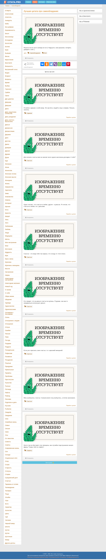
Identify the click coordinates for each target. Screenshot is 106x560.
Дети (6, 138)
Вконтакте (8, 63)
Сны (6, 435)
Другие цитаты (10, 543)
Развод (7, 396)
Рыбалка (8, 409)
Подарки (8, 343)
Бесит (7, 33)
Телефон (8, 491)
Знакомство (9, 197)
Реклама (8, 399)
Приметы (8, 373)
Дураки (7, 154)
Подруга (8, 347)
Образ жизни (9, 296)
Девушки (8, 105)
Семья (7, 425)
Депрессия (9, 128)
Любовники (9, 226)
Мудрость (8, 252)
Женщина (8, 180)
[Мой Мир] (64, 64)
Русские (8, 406)
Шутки (7, 533)
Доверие (8, 148)
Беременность (10, 30)
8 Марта (8, 10)
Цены (7, 513)
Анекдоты (8, 20)
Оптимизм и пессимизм (9, 313)
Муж (6, 255)
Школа (7, 527)
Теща (7, 494)
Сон (6, 451)
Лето (6, 223)
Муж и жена (9, 259)
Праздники (9, 366)
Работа (7, 392)
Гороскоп (8, 89)
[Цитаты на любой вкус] (13, 2)
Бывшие (8, 53)
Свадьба (8, 412)
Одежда (8, 303)
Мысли (7, 268)
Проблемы (8, 376)
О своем (8, 290)
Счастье (8, 481)
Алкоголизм (9, 14)
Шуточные (8, 536)
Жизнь (7, 183)
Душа (7, 157)
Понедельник (9, 350)
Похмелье (8, 356)
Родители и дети (10, 402)
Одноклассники (10, 309)
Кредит (7, 216)
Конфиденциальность (73, 557)
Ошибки (8, 330)
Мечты (7, 239)
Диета (7, 144)
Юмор (7, 540)
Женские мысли (10, 177)
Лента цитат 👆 (50, 462)
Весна (7, 56)
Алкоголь (8, 17)
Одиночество (9, 306)
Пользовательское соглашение (57, 557)
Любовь (7, 229)
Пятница (8, 389)
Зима (7, 193)
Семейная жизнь (11, 422)
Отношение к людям (12, 321)
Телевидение (9, 487)
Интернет (8, 203)
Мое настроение (10, 242)
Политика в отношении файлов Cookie (37, 557)
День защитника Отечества (10, 112)
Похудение (9, 360)
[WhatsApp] (60, 64)
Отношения (9, 324)
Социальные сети (11, 458)
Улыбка (7, 497)
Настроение (9, 272)
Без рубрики (9, 27)
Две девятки (9, 99)
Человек (8, 520)
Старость (8, 468)
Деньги (7, 125)
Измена (7, 200)
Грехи (7, 95)
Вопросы (8, 79)
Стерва (7, 474)
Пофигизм (8, 353)
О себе (7, 293)
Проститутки (9, 379)
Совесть (8, 441)
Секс (6, 419)
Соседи (7, 455)
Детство (8, 141)
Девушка (8, 102)
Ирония (7, 206)
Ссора (7, 464)
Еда (6, 161)
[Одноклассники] (47, 64)
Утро (6, 500)
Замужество (9, 187)
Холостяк (8, 510)
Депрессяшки (9, 131)
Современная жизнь (12, 448)
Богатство (8, 43)
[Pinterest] (68, 64)
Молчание (8, 249)
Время (7, 82)
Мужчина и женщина (12, 265)
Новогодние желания (12, 283)
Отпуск (7, 327)
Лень (6, 219)
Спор (7, 461)
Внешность (9, 66)
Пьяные (7, 386)
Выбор (7, 86)
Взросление (9, 60)
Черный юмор (10, 523)
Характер (8, 507)
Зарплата (8, 190)
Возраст (8, 76)
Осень (7, 317)
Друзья (7, 151)
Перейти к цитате (71, 117)
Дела (7, 109)
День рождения (10, 117)
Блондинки (9, 40)
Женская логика (10, 174)
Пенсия (7, 334)
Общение (8, 299)
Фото (7, 504)
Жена (7, 167)
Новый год (8, 286)
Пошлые (8, 363)
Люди (7, 233)
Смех (7, 432)
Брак (6, 50)
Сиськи (7, 428)
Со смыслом (9, 438)
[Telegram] (51, 64)
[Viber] (55, 64)
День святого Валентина (9, 120)
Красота (8, 213)
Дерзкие (8, 134)
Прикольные (9, 370)
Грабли (7, 92)
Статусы (8, 471)
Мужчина (8, 262)
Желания (8, 164)
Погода (7, 340)
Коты (6, 210)
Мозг (6, 246)
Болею (7, 46)
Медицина (8, 236)
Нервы (7, 275)
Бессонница (9, 37)
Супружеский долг (11, 478)
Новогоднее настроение (9, 279)
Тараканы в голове (11, 484)
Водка (7, 73)
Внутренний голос (11, 69)
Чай (6, 517)
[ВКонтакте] (42, 64)
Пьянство (8, 383)
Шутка (7, 530)
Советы (7, 445)
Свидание (8, 415)
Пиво (7, 337)
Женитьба (8, 170)
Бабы (7, 24)
